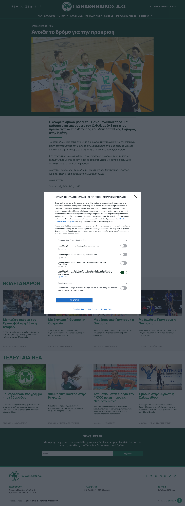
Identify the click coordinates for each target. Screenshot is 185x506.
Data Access (92, 309)
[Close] (136, 197)
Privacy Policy (106, 309)
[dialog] (92, 253)
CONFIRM (74, 300)
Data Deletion (78, 309)
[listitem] (92, 240)
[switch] (123, 245)
